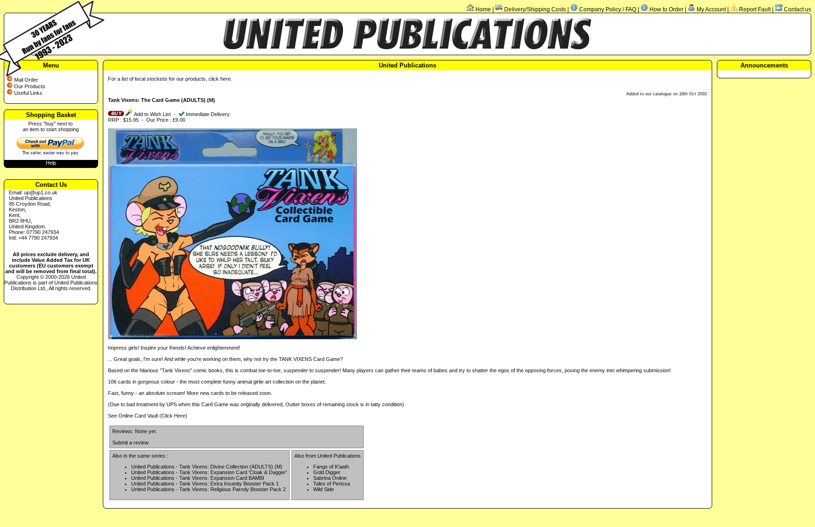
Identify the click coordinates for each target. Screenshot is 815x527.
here (225, 79)
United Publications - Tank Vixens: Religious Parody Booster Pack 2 (208, 489)
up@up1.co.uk (41, 192)
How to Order (666, 9)
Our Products (29, 86)
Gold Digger (327, 472)
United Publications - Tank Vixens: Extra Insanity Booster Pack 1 (205, 483)
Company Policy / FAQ (607, 9)
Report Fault (755, 9)
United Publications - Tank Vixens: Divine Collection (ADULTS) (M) (207, 466)
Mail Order (26, 80)
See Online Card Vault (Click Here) (147, 415)
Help (51, 163)
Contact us (797, 9)
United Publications (339, 456)
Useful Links (28, 93)
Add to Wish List (152, 114)
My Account (711, 9)
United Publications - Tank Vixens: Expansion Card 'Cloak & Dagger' (209, 472)
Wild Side (323, 489)
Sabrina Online (330, 478)
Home (483, 9)
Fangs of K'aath (331, 466)
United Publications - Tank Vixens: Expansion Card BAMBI (197, 478)
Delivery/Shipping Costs (535, 9)
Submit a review (130, 442)
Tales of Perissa (331, 483)
